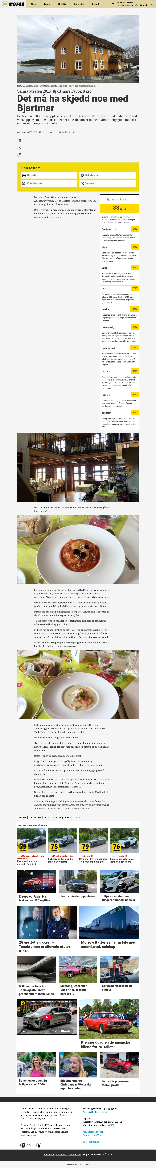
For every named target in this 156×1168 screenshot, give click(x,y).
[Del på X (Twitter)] (19, 147)
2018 (78, 817)
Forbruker (79, 4)
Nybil (33, 4)
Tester (47, 4)
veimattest (35, 817)
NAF (112, 1125)
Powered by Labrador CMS (78, 1165)
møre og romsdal (63, 817)
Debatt (95, 4)
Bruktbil (62, 4)
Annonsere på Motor (93, 1135)
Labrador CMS (74, 1154)
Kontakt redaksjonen (93, 1132)
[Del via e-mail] (19, 154)
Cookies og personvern (55, 1154)
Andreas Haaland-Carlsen (95, 1112)
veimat (22, 817)
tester (47, 817)
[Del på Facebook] (19, 140)
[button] (21, 846)
